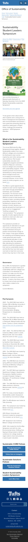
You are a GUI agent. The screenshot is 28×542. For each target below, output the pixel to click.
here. (11, 410)
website (20, 337)
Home (3, 13)
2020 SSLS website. (9, 348)
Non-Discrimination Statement (14, 534)
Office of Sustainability (14, 9)
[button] (14, 504)
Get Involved (9, 13)
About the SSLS (7, 39)
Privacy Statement (14, 536)
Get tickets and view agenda (11, 109)
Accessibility (14, 538)
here (8, 182)
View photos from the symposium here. (13, 326)
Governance (17, 39)
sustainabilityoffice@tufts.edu (14, 526)
